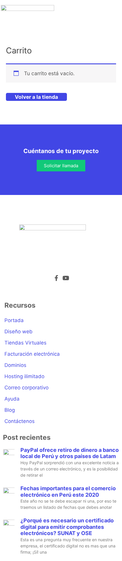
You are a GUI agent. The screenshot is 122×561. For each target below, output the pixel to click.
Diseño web (18, 331)
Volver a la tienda (36, 97)
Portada (14, 320)
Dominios (15, 365)
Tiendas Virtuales (25, 343)
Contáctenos (19, 421)
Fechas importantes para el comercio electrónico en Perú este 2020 (68, 491)
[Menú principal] (113, 15)
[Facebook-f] (56, 278)
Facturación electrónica (32, 354)
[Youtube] (65, 278)
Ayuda (12, 399)
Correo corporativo (26, 388)
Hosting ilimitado (24, 376)
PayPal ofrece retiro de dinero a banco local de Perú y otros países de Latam (69, 453)
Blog (9, 410)
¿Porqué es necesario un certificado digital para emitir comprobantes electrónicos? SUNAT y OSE (67, 526)
